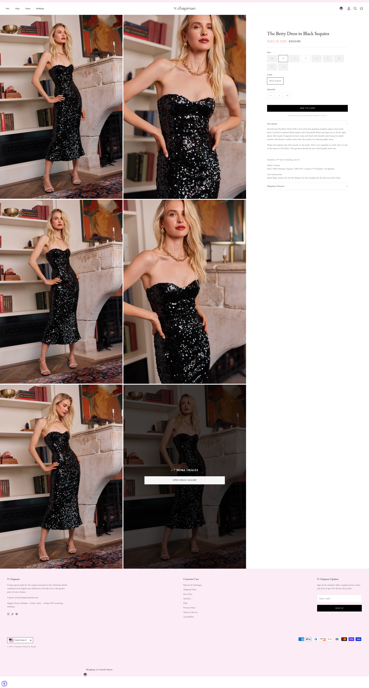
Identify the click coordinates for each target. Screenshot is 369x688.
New (8, 9)
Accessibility (188, 617)
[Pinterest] (17, 614)
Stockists (187, 599)
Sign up (339, 608)
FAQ (185, 603)
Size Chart (187, 594)
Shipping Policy (190, 590)
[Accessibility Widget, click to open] (4, 684)
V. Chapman (17, 646)
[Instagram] (8, 614)
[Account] (348, 8)
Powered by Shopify (29, 646)
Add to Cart (307, 108)
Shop (17, 9)
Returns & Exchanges (192, 585)
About (27, 9)
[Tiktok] (12, 614)
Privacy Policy (189, 608)
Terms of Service (190, 612)
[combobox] (20, 640)
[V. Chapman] (184, 8)
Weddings (40, 9)
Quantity (271, 89)
